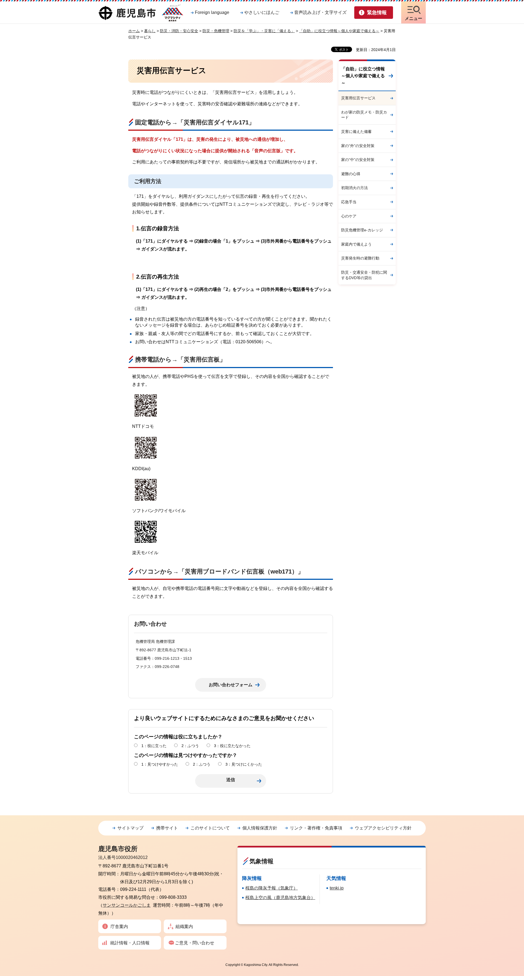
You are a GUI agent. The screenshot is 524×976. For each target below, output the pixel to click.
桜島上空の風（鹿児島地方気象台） (280, 897)
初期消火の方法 (354, 188)
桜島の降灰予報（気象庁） (271, 888)
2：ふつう (190, 746)
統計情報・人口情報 (130, 943)
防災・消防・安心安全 (179, 31)
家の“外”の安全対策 (357, 146)
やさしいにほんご (261, 12)
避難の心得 (350, 174)
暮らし (150, 31)
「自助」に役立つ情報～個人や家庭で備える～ (339, 31)
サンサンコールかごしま (127, 905)
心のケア (348, 216)
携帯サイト (167, 828)
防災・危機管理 (216, 31)
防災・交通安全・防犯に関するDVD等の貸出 (364, 275)
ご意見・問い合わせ (194, 943)
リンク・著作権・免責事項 (316, 828)
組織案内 (184, 926)
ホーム (134, 31)
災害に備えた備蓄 (356, 131)
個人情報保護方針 (259, 828)
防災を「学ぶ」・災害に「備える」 (264, 31)
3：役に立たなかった (232, 746)
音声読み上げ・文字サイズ (320, 12)
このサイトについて (210, 828)
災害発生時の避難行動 (360, 258)
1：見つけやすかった (159, 764)
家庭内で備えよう (356, 244)
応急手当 (348, 202)
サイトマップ (130, 828)
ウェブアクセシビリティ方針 (383, 828)
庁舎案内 (119, 926)
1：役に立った (153, 746)
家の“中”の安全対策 (357, 159)
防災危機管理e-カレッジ (362, 230)
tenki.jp (337, 888)
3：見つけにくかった (243, 764)
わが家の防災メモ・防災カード (364, 115)
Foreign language (212, 12)
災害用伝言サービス (358, 98)
